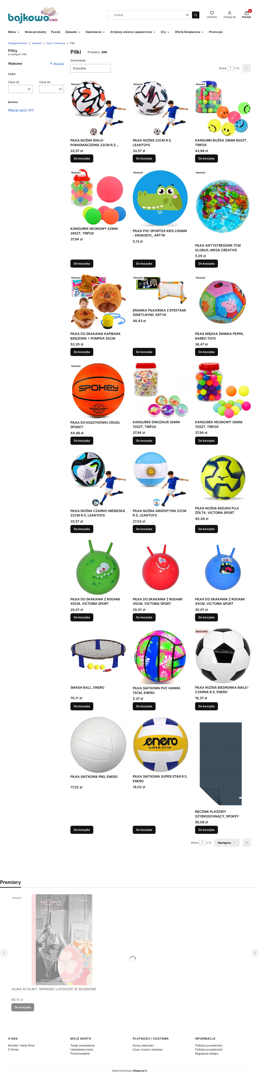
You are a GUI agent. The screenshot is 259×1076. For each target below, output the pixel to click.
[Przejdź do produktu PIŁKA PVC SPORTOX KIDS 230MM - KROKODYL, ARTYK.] (161, 198)
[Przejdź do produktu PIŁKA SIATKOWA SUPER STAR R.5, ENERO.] (161, 745)
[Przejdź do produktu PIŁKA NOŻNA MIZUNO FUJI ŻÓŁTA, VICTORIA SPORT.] (223, 477)
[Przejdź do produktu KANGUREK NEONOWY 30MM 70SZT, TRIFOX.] (223, 390)
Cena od (13, 82)
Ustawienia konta (81, 1049)
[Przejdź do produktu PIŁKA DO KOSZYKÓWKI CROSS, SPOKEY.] (98, 390)
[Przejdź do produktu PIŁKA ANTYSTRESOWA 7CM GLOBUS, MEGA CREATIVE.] (223, 205)
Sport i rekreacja (56, 43)
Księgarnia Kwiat (17, 43)
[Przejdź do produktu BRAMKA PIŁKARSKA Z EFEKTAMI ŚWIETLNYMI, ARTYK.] (161, 290)
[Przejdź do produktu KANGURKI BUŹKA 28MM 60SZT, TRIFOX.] (223, 108)
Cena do (44, 82)
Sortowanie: (78, 60)
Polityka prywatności (209, 1045)
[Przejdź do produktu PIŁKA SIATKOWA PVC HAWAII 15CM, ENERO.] (161, 656)
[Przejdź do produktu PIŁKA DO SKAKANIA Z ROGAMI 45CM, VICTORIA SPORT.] (98, 567)
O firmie (13, 1049)
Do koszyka (82, 158)
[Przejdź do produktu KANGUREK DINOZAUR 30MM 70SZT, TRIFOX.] (161, 390)
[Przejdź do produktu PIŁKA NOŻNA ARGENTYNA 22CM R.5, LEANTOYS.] (161, 479)
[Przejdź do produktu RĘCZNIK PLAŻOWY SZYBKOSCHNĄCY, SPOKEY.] (223, 762)
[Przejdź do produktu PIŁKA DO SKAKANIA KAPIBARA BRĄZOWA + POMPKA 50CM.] (98, 302)
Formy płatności (143, 1045)
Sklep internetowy (128, 1070)
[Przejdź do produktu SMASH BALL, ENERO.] (98, 656)
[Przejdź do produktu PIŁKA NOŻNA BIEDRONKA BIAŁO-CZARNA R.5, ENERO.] (223, 656)
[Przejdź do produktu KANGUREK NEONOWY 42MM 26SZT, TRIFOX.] (98, 197)
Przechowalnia (80, 1053)
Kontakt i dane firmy (21, 1045)
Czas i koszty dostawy (148, 1049)
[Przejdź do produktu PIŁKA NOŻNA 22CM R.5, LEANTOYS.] (161, 108)
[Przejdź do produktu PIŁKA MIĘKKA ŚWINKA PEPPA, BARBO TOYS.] (223, 302)
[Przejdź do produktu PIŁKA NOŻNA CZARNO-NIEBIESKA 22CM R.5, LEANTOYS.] (98, 479)
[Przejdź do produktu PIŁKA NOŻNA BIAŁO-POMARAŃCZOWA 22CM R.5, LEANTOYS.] (98, 108)
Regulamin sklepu (206, 1053)
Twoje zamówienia (82, 1045)
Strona (222, 68)
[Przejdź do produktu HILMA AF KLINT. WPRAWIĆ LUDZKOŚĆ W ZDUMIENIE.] (62, 939)
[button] (195, 15)
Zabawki (37, 43)
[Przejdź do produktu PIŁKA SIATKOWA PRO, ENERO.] (98, 745)
